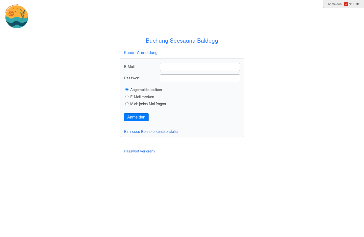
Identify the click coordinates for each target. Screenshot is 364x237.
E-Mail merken (142, 96)
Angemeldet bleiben (146, 89)
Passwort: (132, 78)
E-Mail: (129, 66)
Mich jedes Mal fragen (148, 103)
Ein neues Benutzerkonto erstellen (151, 131)
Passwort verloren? (139, 150)
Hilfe (356, 4)
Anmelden (136, 117)
